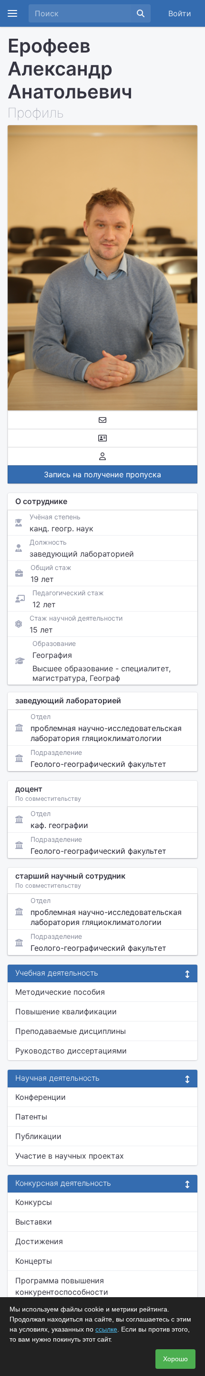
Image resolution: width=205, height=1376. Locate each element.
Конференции (40, 1097)
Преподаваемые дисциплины (70, 1031)
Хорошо (175, 1359)
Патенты (31, 1116)
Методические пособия (60, 992)
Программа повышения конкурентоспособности (61, 1286)
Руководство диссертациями (71, 1050)
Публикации (38, 1136)
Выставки (33, 1221)
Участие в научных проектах (69, 1156)
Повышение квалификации (66, 1011)
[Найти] (140, 13)
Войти (179, 13)
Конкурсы (33, 1202)
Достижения (39, 1241)
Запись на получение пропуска (102, 474)
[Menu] (12, 13)
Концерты (33, 1261)
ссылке (106, 1329)
